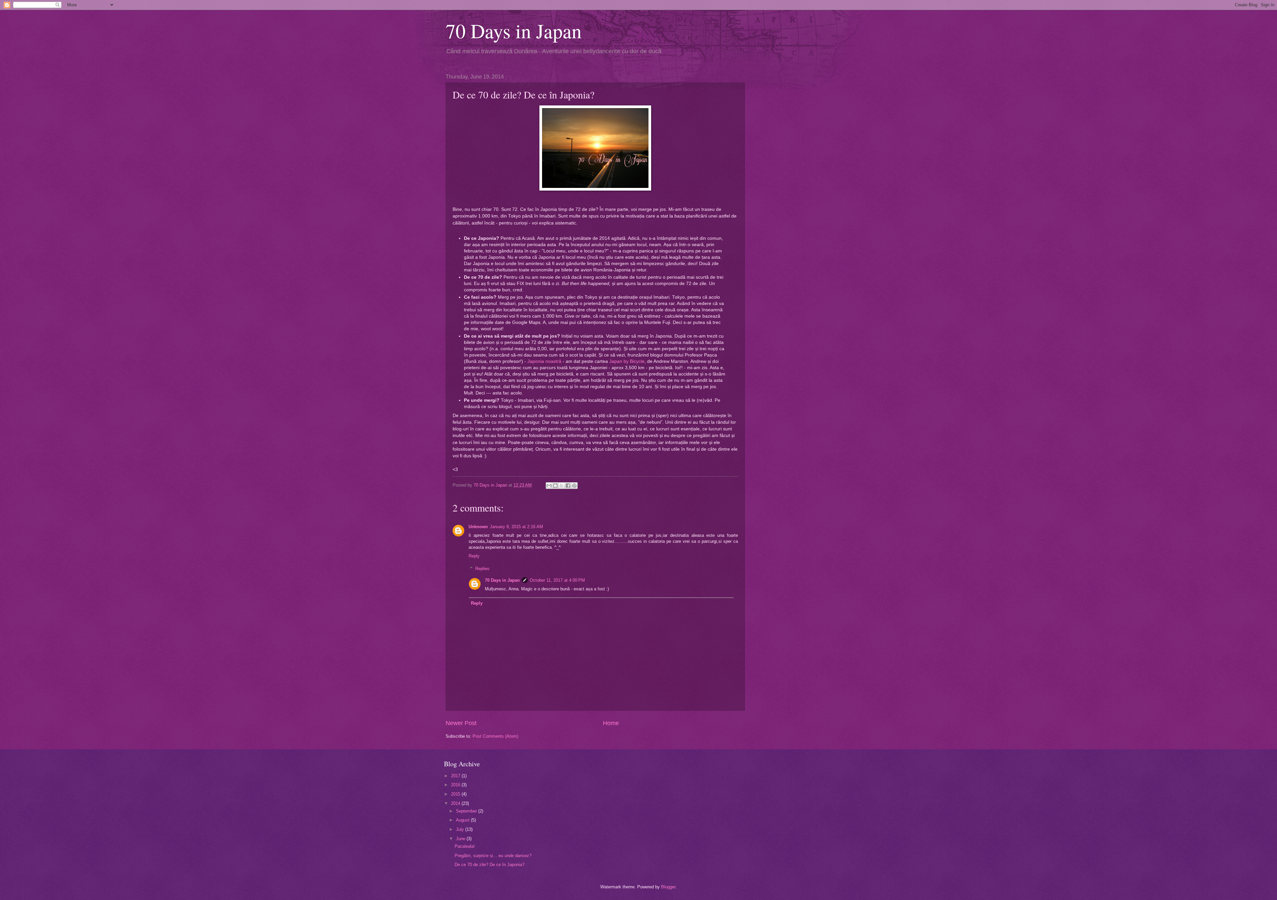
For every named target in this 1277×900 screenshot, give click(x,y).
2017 (456, 775)
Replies (482, 568)
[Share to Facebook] (568, 485)
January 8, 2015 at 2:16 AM (516, 526)
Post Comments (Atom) (495, 736)
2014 (456, 803)
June (461, 838)
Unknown (478, 526)
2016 (456, 784)
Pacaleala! (465, 846)
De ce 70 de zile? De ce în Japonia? (489, 864)
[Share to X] (561, 485)
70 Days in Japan (514, 30)
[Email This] (549, 485)
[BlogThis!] (555, 485)
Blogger (668, 886)
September (467, 811)
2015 (456, 794)
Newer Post (461, 723)
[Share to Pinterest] (574, 485)
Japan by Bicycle (626, 361)
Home (611, 723)
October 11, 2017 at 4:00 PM (557, 580)
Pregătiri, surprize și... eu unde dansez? (493, 855)
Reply (474, 555)
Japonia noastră (544, 361)
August (463, 820)
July (460, 829)
